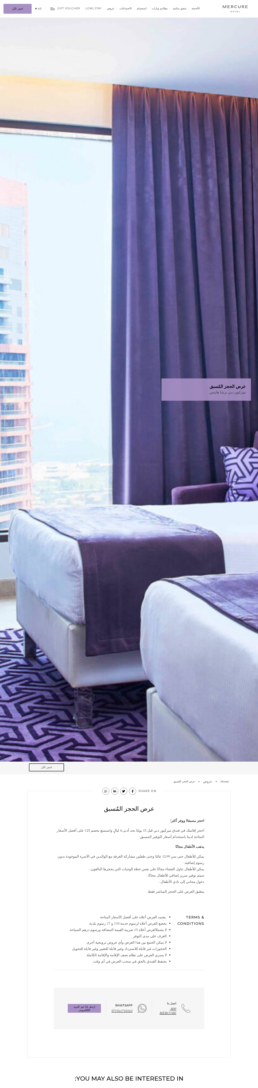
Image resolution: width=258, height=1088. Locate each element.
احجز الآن (17, 8)
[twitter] (123, 791)
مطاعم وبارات (160, 8)
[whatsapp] (105, 791)
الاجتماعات (126, 8)
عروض (110, 8)
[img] (235, 8)
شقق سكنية (180, 8)
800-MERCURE (168, 1011)
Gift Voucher (68, 8)
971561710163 (122, 1011)
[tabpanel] (129, 381)
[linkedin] (114, 791)
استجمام (142, 8)
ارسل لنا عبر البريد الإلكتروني (84, 1008)
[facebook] (132, 791)
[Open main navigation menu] (52, 8)
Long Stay (93, 8)
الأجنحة (196, 8)
